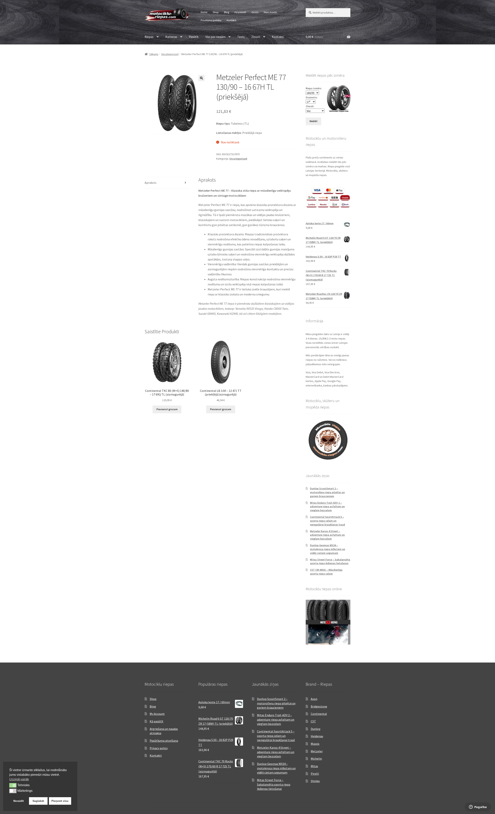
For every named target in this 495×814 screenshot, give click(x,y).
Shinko (315, 781)
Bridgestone (319, 706)
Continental (319, 714)
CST (313, 721)
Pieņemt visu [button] (59, 800)
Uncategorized (169, 54)
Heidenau (317, 736)
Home (204, 12)
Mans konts (270, 12)
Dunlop (315, 729)
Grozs (255, 12)
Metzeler (317, 751)
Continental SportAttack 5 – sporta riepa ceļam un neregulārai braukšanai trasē (327, 520)
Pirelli (315, 774)
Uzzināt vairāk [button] (19, 779)
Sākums (153, 54)
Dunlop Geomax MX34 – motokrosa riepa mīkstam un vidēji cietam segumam (327, 549)
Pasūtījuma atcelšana (164, 741)
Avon (314, 699)
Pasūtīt (194, 37)
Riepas (149, 37)
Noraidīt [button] (18, 800)
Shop (216, 12)
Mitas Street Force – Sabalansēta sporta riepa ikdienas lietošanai (330, 561)
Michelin (316, 758)
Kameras (171, 37)
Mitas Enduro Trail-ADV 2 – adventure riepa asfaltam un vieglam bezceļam (327, 506)
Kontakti (231, 20)
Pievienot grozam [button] (167, 409)
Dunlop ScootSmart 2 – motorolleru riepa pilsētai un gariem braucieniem (327, 492)
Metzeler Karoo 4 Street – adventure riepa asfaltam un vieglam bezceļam (327, 535)
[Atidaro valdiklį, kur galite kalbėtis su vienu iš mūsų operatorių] (477, 807)
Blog (226, 12)
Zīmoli (255, 37)
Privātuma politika (211, 20)
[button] (201, 78)
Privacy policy (159, 748)
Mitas (314, 766)
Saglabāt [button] (38, 800)
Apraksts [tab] (150, 183)
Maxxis (315, 744)
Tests (241, 37)
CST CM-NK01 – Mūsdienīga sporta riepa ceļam (326, 571)
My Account (157, 714)
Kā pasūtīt (240, 12)
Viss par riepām (215, 37)
